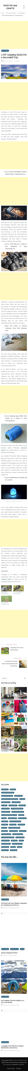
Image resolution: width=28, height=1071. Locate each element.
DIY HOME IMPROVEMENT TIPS (9, 815)
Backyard (13, 789)
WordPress (21, 1064)
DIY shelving (21, 824)
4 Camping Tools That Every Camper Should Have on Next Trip (12, 1047)
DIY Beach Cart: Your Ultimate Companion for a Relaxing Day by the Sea (14, 904)
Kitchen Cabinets (6, 843)
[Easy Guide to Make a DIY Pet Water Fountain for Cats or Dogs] (20, 693)
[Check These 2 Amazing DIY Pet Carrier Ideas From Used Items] (20, 706)
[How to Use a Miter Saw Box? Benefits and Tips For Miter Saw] (7, 719)
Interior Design (5, 840)
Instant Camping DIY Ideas (9, 953)
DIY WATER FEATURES (14, 827)
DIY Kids (4, 818)
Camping (22, 799)
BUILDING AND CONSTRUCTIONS (9, 799)
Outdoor (13, 847)
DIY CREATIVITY (13, 805)
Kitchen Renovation (17, 843)
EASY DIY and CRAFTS (10, 7)
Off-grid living (5, 847)
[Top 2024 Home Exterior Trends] (20, 732)
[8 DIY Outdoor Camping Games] (6, 599)
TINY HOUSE (13, 850)
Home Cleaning (13, 831)
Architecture (5, 789)
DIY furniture (22, 805)
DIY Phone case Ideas (15, 821)
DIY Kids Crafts (22, 818)
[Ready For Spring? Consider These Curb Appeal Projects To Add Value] (7, 745)
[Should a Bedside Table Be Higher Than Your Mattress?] (7, 693)
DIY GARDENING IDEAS (17, 808)
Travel (22, 949)
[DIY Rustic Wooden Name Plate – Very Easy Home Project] (7, 732)
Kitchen (21, 840)
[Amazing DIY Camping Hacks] (6, 588)
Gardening (4, 831)
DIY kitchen (4, 821)
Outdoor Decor (14, 949)
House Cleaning (20, 837)
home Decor (23, 831)
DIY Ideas (21, 815)
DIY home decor (5, 811)
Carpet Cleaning (6, 802)
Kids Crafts (14, 840)
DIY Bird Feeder (16, 802)
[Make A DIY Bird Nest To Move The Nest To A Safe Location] (20, 745)
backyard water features (7, 792)
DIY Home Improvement (17, 811)
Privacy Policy (11, 1068)
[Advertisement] (14, 35)
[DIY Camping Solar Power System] (18, 588)
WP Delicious (7, 1064)
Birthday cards (18, 795)
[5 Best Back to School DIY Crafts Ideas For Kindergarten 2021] (20, 719)
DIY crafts (4, 805)
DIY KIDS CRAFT (12, 818)
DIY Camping (5, 50)
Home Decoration (6, 834)
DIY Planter (4, 824)
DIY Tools (4, 827)
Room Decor (5, 850)
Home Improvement (17, 834)
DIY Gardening (5, 808)
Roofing (19, 847)
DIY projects (13, 824)
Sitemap (18, 1068)
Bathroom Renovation (7, 795)
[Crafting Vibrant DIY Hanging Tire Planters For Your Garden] (7, 706)
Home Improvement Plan (7, 837)
